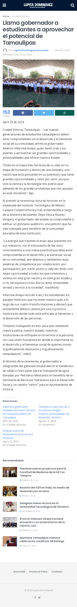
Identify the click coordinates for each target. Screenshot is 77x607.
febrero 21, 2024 (29, 530)
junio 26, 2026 (28, 546)
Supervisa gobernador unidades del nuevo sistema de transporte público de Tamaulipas (19, 412)
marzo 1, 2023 (28, 496)
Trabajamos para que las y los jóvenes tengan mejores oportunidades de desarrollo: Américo (53, 412)
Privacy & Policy (38, 571)
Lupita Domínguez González (31, 50)
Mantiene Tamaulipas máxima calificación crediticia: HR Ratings (42, 539)
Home (6, 16)
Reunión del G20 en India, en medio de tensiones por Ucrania (44, 489)
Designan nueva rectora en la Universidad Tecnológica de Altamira (44, 505)
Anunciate (19, 571)
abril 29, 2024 (62, 50)
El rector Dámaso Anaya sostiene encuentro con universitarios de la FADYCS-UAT (42, 522)
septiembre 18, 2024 (30, 511)
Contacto (57, 571)
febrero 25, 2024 (29, 480)
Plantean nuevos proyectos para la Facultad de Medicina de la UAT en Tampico (43, 472)
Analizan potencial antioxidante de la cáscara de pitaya (18, 434)
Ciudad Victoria (21, 16)
